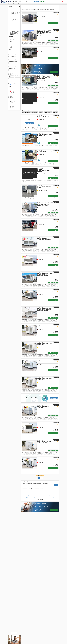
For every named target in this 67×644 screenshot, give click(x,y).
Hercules (11, 45)
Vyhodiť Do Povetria (50, 495)
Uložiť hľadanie (40, 475)
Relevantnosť (54, 6)
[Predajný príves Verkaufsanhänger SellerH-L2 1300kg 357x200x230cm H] (29, 347)
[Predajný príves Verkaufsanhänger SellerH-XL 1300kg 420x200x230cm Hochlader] (29, 260)
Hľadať (37, 1)
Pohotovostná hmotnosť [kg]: (12, 61)
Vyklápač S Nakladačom (51, 497)
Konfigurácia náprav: (11, 71)
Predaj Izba (36, 495)
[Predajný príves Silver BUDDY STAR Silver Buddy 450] (29, 156)
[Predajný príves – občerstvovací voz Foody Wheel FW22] (29, 18)
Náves (13, 23)
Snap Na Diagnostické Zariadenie (52, 493)
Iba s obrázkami (13, 106)
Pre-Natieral (36, 493)
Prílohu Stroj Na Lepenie (51, 490)
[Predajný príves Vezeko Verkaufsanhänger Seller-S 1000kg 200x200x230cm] (29, 463)
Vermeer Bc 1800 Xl (48, 112)
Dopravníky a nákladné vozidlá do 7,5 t (14, 20)
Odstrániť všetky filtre (51, 9)
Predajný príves (15, 11)
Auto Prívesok (24, 490)
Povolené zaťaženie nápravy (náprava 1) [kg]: (14, 76)
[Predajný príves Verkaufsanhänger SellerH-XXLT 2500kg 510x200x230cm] (29, 365)
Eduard (11, 43)
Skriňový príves (15, 13)
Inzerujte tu (15, 633)
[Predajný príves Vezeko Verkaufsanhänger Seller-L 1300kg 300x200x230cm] (29, 445)
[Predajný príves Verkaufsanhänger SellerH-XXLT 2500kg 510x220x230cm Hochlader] (29, 242)
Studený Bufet (55, 112)
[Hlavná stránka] (8, 3)
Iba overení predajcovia (14, 108)
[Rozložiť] (40, 28)
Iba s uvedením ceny (12, 56)
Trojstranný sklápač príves (16, 17)
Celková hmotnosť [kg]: (11, 68)
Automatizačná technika (14, 31)
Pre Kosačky (36, 492)
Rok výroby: (10, 57)
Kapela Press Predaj (25, 495)
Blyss (11, 41)
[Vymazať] (34, 9)
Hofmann (11, 46)
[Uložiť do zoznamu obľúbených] (57, 14)
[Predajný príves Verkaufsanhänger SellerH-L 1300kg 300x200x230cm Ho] (29, 382)
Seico (11, 47)
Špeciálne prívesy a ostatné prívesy (15, 15)
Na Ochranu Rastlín (25, 497)
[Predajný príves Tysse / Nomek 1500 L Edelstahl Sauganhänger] (29, 225)
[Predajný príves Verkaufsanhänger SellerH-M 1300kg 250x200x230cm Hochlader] (29, 330)
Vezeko (11, 42)
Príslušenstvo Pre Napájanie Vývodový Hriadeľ (55, 492)
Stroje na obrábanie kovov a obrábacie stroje (14, 28)
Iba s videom (12, 107)
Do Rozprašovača (25, 492)
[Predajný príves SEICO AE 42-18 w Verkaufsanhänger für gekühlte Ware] (29, 138)
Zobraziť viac (40, 499)
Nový (10, 96)
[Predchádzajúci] (22, 18)
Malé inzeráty (12, 101)
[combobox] (14, 88)
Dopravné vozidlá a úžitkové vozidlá (14, 8)
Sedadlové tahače (14, 25)
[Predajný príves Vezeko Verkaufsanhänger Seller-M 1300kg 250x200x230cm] (29, 428)
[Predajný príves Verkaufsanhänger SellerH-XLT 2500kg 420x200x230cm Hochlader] (29, 295)
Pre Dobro (36, 490)
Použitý (11, 97)
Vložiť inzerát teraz (54, 71)
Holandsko (13, 92)
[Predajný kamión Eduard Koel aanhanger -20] (29, 53)
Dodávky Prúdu (24, 493)
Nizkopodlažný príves (16, 12)
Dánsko (12, 91)
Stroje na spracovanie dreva (14, 30)
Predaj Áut (36, 497)
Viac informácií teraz (54, 398)
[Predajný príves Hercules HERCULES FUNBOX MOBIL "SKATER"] (29, 191)
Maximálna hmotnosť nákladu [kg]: (13, 64)
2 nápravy (11, 74)
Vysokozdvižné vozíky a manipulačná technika (14, 33)
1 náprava (11, 73)
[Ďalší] (57, 110)
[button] (65, 1)
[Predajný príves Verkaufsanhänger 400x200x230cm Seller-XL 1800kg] (29, 410)
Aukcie (11, 102)
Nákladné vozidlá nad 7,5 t (15, 22)
